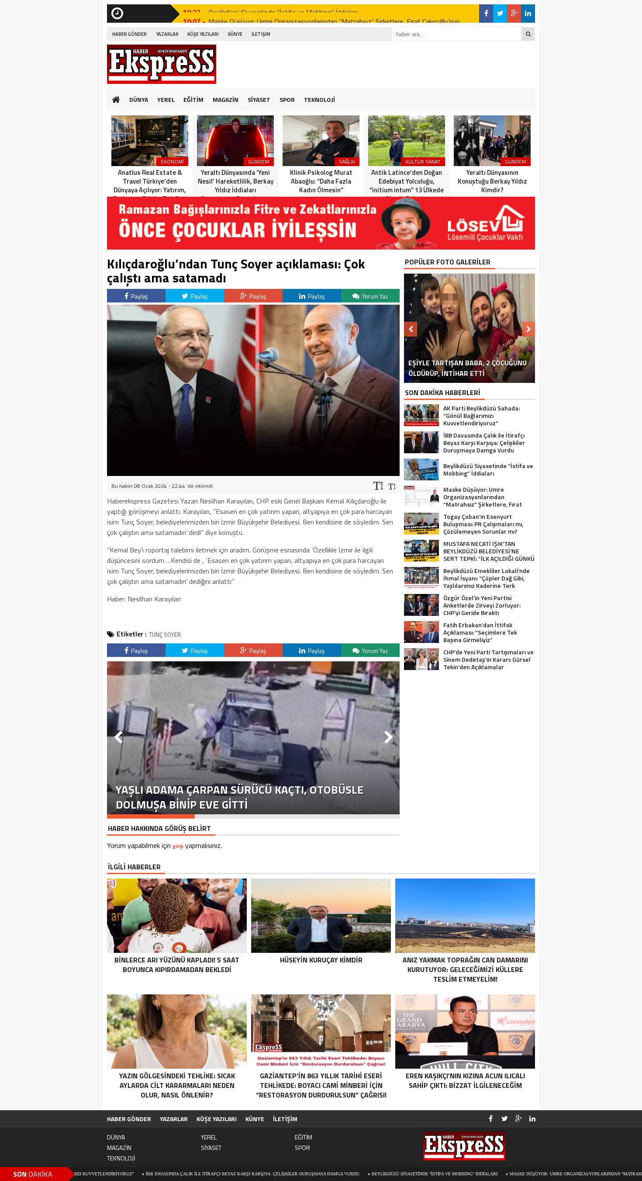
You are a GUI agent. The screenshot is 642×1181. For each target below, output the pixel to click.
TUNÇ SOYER (165, 634)
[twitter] (500, 13)
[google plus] (514, 13)
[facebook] (486, 13)
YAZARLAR (167, 34)
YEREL (166, 99)
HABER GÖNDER (129, 34)
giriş (178, 846)
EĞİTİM (193, 99)
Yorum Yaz (374, 296)
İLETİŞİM (261, 34)
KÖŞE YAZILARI (203, 34)
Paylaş (139, 296)
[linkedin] (528, 13)
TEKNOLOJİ (319, 99)
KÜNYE (235, 34)
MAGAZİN (225, 99)
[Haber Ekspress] (161, 64)
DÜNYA (138, 99)
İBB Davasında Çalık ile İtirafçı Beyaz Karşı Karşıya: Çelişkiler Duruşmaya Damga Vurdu (181, 1173)
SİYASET (259, 99)
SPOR (287, 99)
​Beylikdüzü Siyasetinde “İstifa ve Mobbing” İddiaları (363, 1173)
